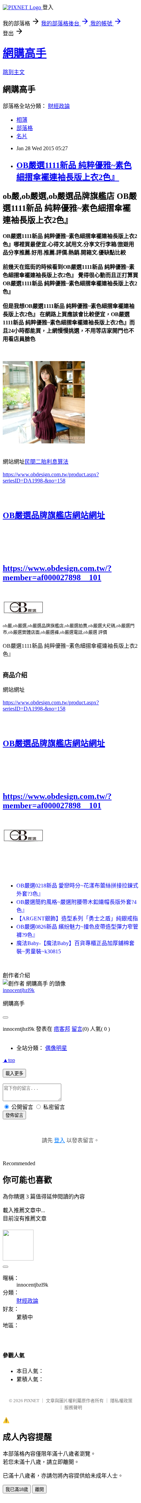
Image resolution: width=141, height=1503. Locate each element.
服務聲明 (73, 1407)
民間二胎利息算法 (46, 462)
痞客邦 (62, 1029)
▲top (9, 1060)
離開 (39, 1489)
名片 (21, 136)
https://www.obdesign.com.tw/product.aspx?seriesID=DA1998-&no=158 (51, 478)
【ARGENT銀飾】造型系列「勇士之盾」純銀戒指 (77, 918)
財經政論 (59, 106)
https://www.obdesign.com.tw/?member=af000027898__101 (57, 573)
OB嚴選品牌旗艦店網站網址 (54, 515)
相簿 (21, 120)
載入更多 (14, 1073)
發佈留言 (14, 1115)
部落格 (24, 128)
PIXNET (31, 1400)
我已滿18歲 (16, 1489)
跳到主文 (14, 72)
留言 (77, 1029)
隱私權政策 (121, 1400)
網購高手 (25, 53)
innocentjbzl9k (19, 990)
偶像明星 (56, 1048)
